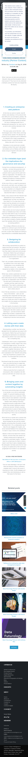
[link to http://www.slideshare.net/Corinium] (8, 717)
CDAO (14, 70)
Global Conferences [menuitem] (9, 669)
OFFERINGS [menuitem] (8, 665)
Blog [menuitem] (5, 680)
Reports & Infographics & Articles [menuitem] (13, 678)
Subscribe (6, 725)
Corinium (12, 64)
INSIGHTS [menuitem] (7, 687)
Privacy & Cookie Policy (10, 742)
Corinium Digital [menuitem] (8, 705)
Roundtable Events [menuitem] (9, 671)
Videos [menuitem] (6, 682)
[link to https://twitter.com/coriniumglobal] (4, 717)
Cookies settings (14, 45)
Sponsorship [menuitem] (7, 676)
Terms (5, 740)
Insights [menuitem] (6, 704)
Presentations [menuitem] (8, 683)
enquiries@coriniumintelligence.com (13, 736)
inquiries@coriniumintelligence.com (13, 732)
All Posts (14, 647)
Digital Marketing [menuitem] (8, 675)
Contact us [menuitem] (7, 702)
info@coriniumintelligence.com (15, 738)
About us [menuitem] (6, 699)
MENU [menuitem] (6, 692)
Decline (14, 53)
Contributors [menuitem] (7, 700)
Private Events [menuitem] (8, 673)
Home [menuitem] (5, 697)
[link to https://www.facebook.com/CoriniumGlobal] (7, 717)
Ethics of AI (14, 514)
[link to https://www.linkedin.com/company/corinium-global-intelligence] (6, 717)
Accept (14, 49)
